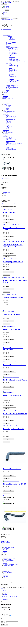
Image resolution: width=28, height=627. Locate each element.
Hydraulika (11, 79)
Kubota (10, 37)
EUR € (4, 13)
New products (6, 91)
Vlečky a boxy (12, 55)
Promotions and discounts (8, 547)
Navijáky (11, 58)
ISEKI (10, 41)
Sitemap (5, 551)
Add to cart (3, 187)
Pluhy (10, 50)
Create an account (8, 2)
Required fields (4, 624)
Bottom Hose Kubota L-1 (12, 395)
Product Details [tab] (6, 192)
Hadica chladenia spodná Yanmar (15, 414)
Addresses (5, 576)
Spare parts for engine (13, 65)
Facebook (5, 599)
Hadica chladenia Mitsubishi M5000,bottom (13, 349)
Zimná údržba (12, 57)
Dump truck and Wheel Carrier (12, 47)
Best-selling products (7, 549)
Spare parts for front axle (14, 70)
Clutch (10, 68)
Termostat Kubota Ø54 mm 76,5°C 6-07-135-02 (12, 245)
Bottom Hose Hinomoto (11, 329)
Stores (4, 552)
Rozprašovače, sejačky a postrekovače (17, 61)
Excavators (8, 44)
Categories (6, 35)
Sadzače (10, 54)
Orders (4, 573)
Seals (10, 77)
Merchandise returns (7, 572)
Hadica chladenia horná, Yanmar (14, 365)
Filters (10, 75)
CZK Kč (5, 12)
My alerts (5, 577)
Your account (3, 567)
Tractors (9, 36)
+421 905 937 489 (4, 541)
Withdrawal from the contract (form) (11, 564)
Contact (7, 90)
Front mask (11, 74)
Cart (1, 29)
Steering (10, 71)
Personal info (6, 571)
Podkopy (8, 46)
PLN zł (4, 14)
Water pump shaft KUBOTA (13, 262)
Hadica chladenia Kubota (12, 469)
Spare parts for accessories (12, 80)
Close (2, 625)
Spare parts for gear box (14, 66)
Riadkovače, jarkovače (13, 53)
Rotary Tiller (8, 43)
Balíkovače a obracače (13, 49)
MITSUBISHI (12, 39)
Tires (7, 82)
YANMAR (11, 38)
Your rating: (5, 614)
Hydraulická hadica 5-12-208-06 (14, 484)
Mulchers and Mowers (11, 42)
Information (6, 84)
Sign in (2, 2)
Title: (2, 618)
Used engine (8, 63)
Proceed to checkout (7, 29)
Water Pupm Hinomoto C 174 (13, 429)
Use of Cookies (9, 88)
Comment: (3, 621)
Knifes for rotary (12, 81)
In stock (2, 201)
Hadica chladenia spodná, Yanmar (15, 380)
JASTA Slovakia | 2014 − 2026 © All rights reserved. (12, 596)
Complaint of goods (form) (9, 565)
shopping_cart (6, 222)
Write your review (5, 178)
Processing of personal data (12, 87)
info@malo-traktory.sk (5, 542)
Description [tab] (5, 191)
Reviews (5, 193)
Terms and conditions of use (12, 85)
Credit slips (5, 575)
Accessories (9, 48)
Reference (3, 200)
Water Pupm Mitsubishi (11, 314)
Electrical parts (12, 69)
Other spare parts (12, 76)
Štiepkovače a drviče (13, 59)
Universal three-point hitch (14, 60)
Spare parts (9, 64)
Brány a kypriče (12, 52)
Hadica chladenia (9, 212)
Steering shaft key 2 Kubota (13, 297)
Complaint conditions (10, 86)
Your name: (3, 622)
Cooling (10, 72)
